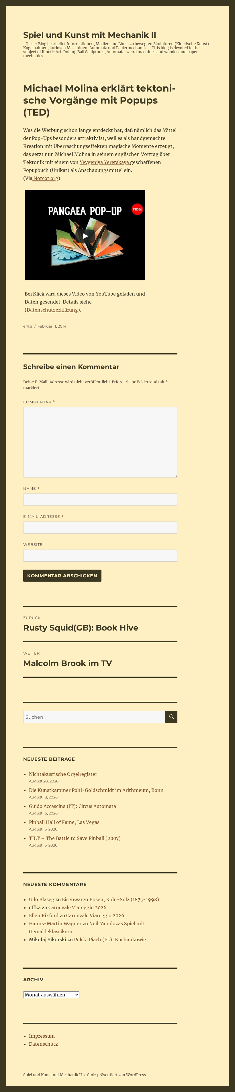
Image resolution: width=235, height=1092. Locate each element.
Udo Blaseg (41, 899)
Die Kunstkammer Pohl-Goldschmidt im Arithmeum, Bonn (96, 790)
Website (33, 544)
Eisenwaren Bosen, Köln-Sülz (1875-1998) (110, 899)
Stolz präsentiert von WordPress (116, 1075)
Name (31, 488)
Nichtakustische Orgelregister (63, 774)
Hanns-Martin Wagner (55, 923)
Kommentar (39, 402)
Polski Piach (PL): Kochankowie (110, 939)
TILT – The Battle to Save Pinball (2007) (75, 838)
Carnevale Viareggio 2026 (77, 907)
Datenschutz (43, 1044)
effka (27, 326)
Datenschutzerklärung (52, 310)
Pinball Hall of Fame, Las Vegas (64, 822)
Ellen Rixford (43, 915)
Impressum (42, 1036)
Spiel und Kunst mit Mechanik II (89, 35)
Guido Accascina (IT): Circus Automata (72, 806)
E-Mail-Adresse (43, 516)
